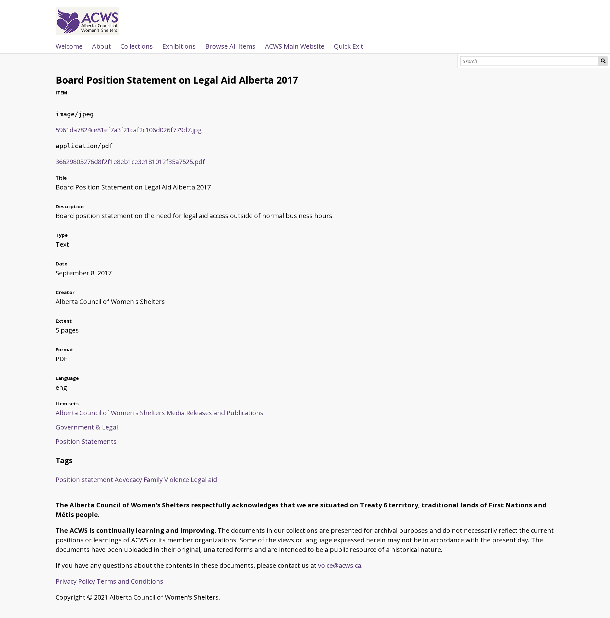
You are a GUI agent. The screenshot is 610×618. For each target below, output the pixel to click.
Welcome (69, 46)
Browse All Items (230, 46)
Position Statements (86, 441)
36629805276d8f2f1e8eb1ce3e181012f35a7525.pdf (130, 161)
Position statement (84, 479)
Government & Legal (87, 427)
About (101, 46)
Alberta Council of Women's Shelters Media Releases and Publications (159, 413)
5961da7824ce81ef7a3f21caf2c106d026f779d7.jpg (129, 130)
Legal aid (204, 479)
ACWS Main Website (294, 46)
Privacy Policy (75, 581)
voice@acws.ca (339, 565)
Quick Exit (348, 46)
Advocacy (128, 479)
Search (603, 61)
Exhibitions (179, 46)
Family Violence (166, 479)
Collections (136, 46)
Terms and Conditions (130, 581)
